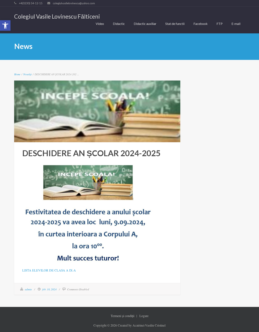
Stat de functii (175, 23)
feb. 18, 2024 (49, 289)
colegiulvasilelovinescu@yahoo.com (74, 3)
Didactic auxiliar (145, 23)
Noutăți (27, 74)
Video (100, 23)
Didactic (119, 23)
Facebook (200, 23)
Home (17, 74)
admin (28, 289)
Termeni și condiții (122, 316)
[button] (5, 25)
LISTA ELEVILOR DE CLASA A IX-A (49, 270)
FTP (220, 23)
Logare (144, 316)
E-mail (235, 23)
